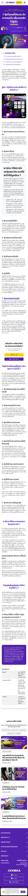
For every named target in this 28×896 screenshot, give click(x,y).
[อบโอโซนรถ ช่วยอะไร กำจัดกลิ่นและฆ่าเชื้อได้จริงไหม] (14, 774)
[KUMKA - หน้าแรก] (10, 2)
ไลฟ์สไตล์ (18, 733)
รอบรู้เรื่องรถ (23, 730)
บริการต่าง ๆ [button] (5, 837)
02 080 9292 (15, 882)
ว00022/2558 (23, 863)
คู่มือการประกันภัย (6, 730)
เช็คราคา (19, 2)
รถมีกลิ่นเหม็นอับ (12, 585)
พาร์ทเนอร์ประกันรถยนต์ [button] (9, 847)
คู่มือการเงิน (15, 730)
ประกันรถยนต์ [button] (5, 833)
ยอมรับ (23, 891)
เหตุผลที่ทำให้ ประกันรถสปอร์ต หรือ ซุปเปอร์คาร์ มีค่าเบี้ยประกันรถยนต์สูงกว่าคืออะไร (13, 758)
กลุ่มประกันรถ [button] (5, 842)
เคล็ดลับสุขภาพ (10, 733)
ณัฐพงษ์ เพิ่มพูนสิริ (11, 27)
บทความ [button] (4, 851)
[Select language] (25, 2)
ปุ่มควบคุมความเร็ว (11, 298)
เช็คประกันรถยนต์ (19, 329)
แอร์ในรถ (17, 366)
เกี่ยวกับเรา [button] (4, 856)
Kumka (15, 875)
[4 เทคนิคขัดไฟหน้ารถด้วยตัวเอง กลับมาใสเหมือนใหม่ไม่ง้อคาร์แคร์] (14, 803)
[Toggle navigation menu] (2, 2)
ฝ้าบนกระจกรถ (16, 276)
